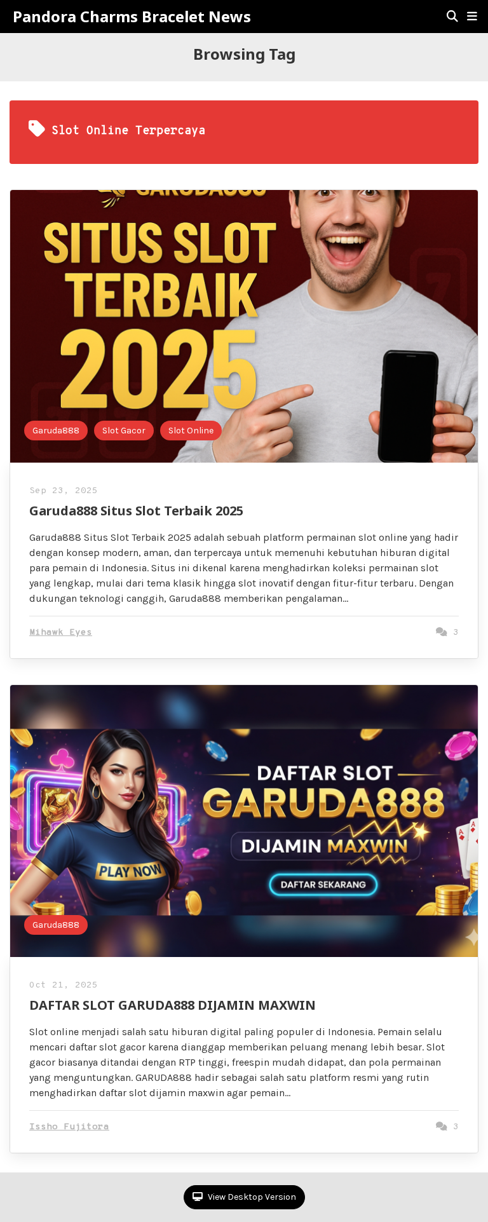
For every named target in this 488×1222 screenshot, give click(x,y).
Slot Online (191, 430)
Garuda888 (55, 430)
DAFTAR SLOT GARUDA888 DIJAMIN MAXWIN (172, 1005)
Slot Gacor (124, 430)
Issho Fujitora (69, 1127)
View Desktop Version (251, 1196)
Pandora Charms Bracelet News (132, 16)
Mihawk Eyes (60, 632)
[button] (472, 16)
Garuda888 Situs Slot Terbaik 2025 (136, 510)
